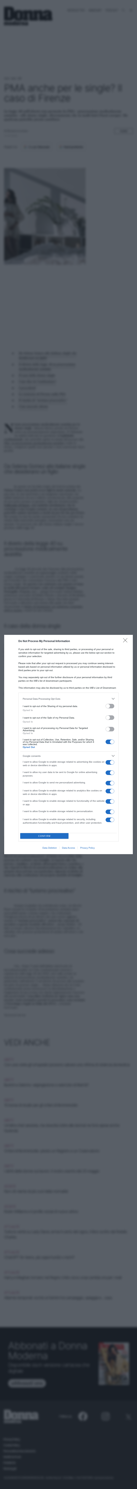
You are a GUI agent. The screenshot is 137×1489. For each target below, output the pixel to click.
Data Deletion (49, 847)
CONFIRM (44, 836)
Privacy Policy (87, 847)
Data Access (68, 847)
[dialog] (68, 744)
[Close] (126, 641)
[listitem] (68, 698)
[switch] (110, 706)
